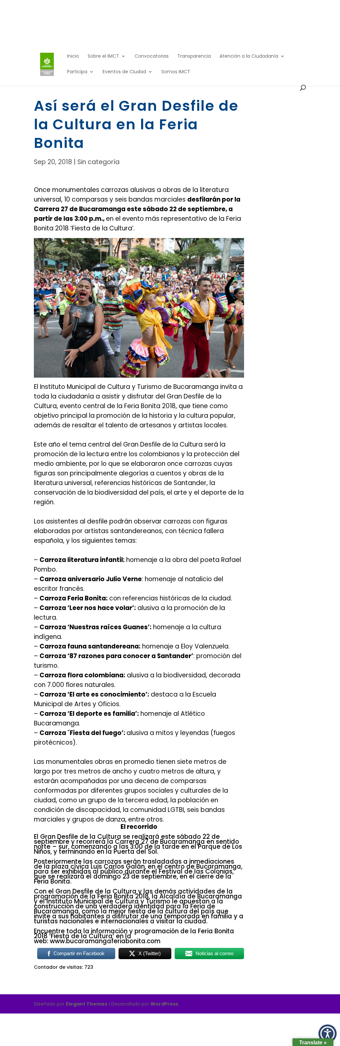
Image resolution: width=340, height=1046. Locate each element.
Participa (77, 72)
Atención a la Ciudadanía (248, 56)
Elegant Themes (86, 1004)
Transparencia (194, 56)
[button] (327, 1033)
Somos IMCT (175, 72)
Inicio (73, 56)
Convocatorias (151, 56)
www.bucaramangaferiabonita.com (105, 941)
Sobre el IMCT (103, 56)
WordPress (164, 1004)
